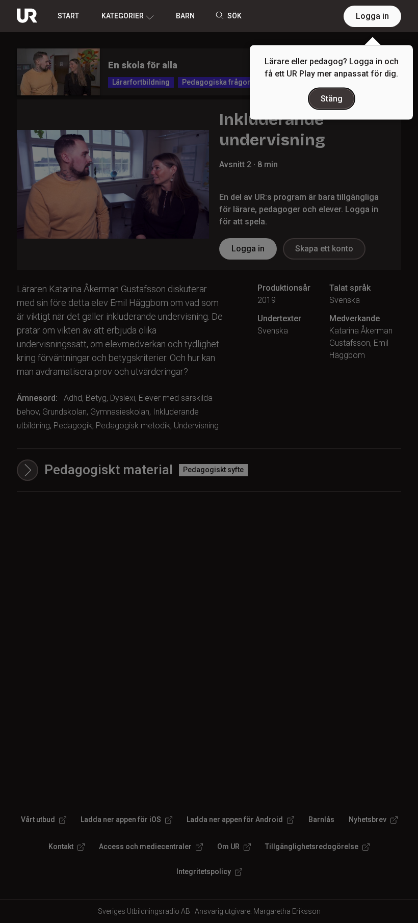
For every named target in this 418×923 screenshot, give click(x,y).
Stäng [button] (332, 99)
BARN (185, 16)
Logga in (372, 16)
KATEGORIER (122, 16)
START (68, 16)
